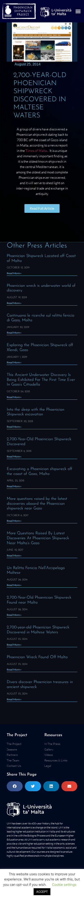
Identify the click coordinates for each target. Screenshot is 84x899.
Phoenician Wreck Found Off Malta (37, 657)
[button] (78, 11)
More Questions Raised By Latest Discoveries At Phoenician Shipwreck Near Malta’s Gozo (38, 538)
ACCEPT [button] (42, 891)
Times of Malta (36, 151)
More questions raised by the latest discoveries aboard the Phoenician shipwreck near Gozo (37, 504)
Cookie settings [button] (64, 884)
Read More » (14, 273)
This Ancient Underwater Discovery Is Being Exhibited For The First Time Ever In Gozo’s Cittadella (41, 380)
